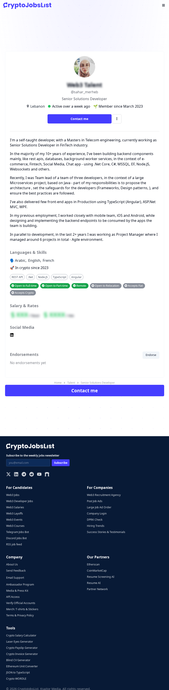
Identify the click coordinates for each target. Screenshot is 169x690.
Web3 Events (14, 520)
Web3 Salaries (15, 507)
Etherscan (93, 564)
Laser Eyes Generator (19, 641)
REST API (17, 277)
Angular (76, 277)
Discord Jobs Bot (16, 538)
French (48, 260)
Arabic (20, 260)
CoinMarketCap (97, 570)
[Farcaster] (47, 474)
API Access (13, 597)
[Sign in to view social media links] (84, 335)
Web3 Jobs (12, 495)
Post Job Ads (94, 501)
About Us (12, 564)
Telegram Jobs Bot (17, 532)
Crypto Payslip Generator (22, 648)
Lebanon (37, 106)
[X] (8, 474)
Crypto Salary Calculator (21, 635)
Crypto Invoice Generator (22, 654)
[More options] (116, 118)
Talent (71, 383)
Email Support (15, 578)
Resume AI (94, 583)
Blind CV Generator (18, 660)
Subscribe (60, 463)
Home (58, 383)
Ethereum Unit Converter (22, 666)
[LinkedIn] (16, 474)
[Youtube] (39, 474)
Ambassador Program (20, 584)
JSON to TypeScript (18, 672)
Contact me (79, 119)
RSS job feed (14, 544)
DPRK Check (95, 520)
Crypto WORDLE (16, 679)
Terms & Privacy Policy (20, 615)
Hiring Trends (95, 526)
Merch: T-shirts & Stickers (22, 609)
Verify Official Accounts (20, 603)
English (34, 260)
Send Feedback (16, 570)
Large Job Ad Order (99, 507)
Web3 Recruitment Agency (104, 495)
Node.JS (43, 277)
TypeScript (59, 277)
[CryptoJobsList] (27, 6)
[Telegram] (24, 474)
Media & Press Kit (17, 591)
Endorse (151, 355)
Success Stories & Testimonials (106, 532)
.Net (30, 277)
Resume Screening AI (100, 577)
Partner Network (97, 589)
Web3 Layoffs (14, 513)
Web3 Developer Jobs (19, 501)
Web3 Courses (15, 526)
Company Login (97, 513)
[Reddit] (31, 474)
